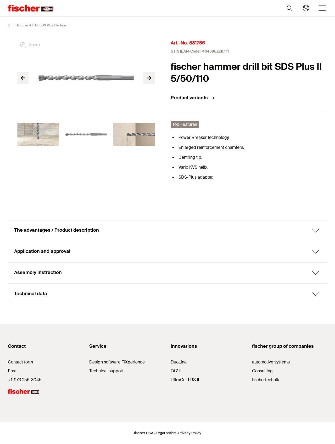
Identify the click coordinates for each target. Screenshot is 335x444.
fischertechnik (265, 380)
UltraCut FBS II (185, 380)
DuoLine (179, 362)
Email (13, 371)
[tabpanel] (38, 134)
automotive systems (271, 362)
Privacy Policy (189, 433)
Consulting (262, 371)
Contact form (20, 362)
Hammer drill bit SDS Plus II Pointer (41, 25)
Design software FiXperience (117, 362)
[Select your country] (305, 8)
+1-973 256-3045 (25, 380)
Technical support (106, 371)
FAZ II (176, 371)
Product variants (189, 98)
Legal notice (166, 433)
